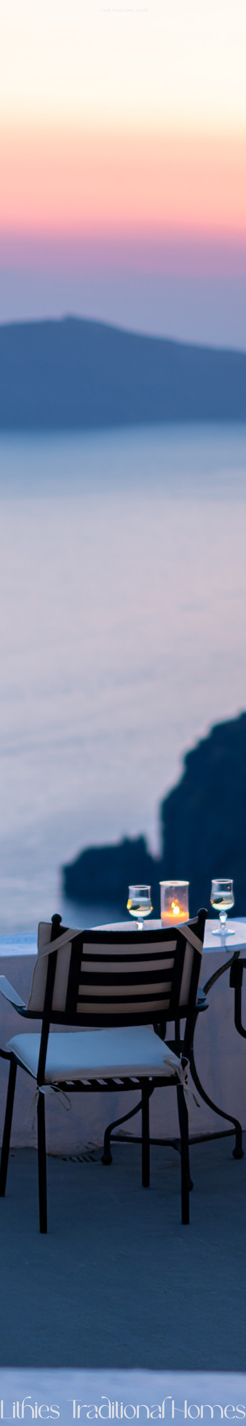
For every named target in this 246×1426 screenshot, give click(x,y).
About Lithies (147, 5)
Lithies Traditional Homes (25, 6)
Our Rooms (167, 5)
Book (233, 5)
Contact (201, 5)
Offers (220, 5)
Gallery (185, 5)
